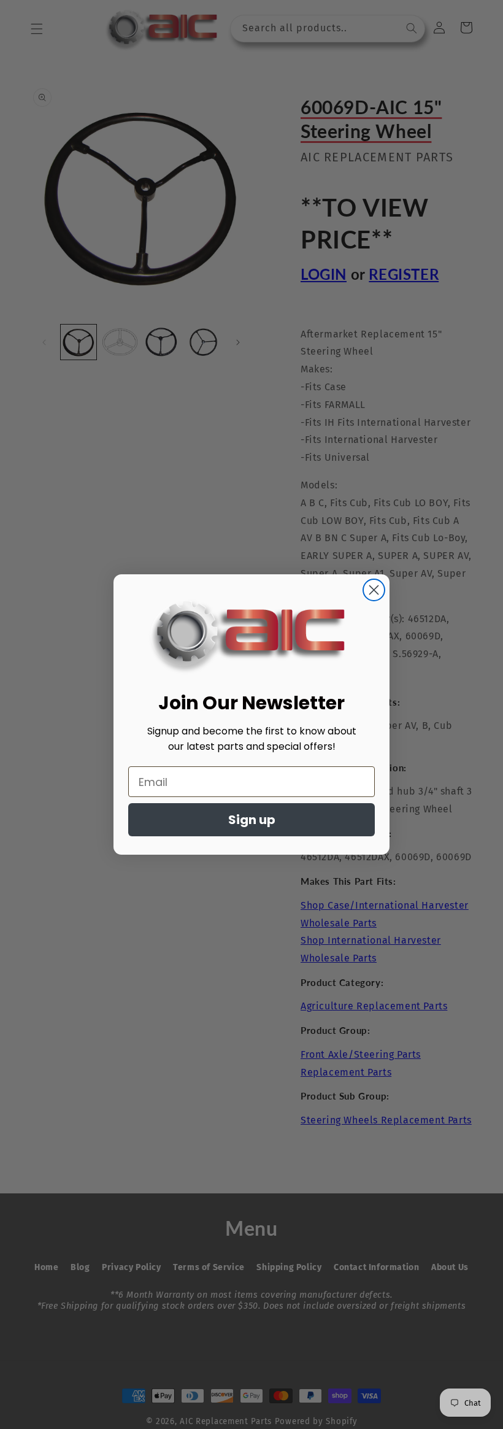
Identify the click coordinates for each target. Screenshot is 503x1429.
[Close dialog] (374, 590)
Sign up (251, 819)
